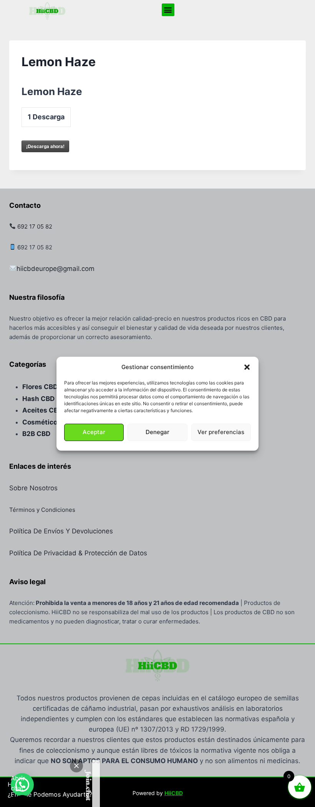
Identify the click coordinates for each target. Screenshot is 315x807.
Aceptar (94, 432)
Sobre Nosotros (33, 488)
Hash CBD (38, 399)
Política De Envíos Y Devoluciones (61, 531)
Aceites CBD (42, 410)
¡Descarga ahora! (45, 146)
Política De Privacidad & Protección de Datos (78, 553)
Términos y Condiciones (42, 509)
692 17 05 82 (34, 226)
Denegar (157, 432)
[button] (247, 367)
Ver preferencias (220, 432)
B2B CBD (36, 434)
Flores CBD (40, 387)
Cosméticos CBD (49, 422)
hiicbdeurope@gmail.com (55, 268)
